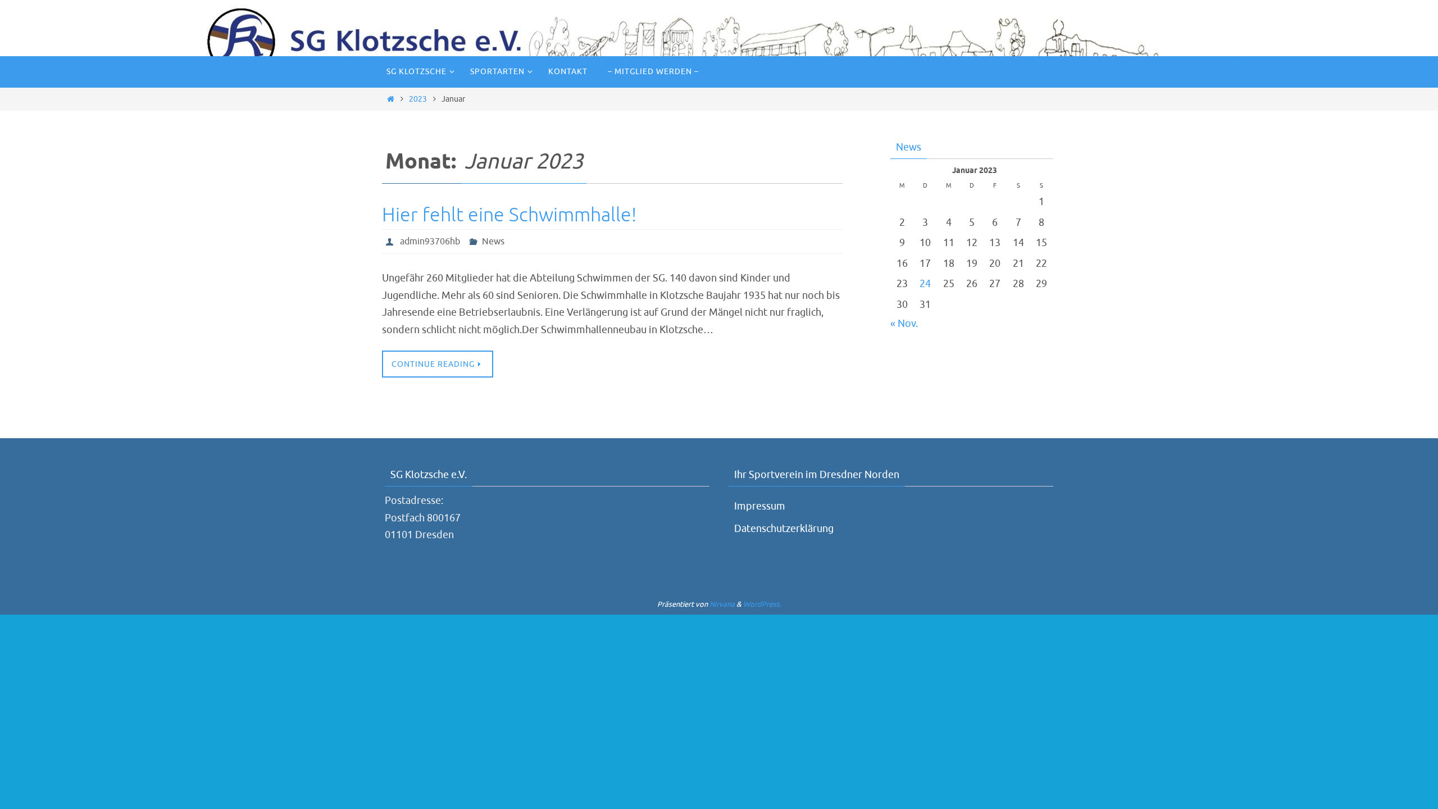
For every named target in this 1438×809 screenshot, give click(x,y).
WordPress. (762, 604)
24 (925, 284)
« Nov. (904, 323)
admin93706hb (430, 241)
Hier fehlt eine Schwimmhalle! (509, 215)
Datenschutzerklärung (784, 528)
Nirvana (722, 604)
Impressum (759, 506)
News (493, 241)
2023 (418, 99)
